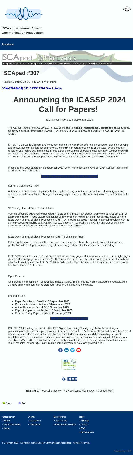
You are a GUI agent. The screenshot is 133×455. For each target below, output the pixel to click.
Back (9, 403)
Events (50, 64)
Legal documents (12, 424)
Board (7, 420)
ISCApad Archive (10, 64)
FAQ (83, 428)
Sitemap (85, 420)
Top (24, 403)
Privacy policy (87, 432)
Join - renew (61, 420)
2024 (24, 64)
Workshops (35, 424)
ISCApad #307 (37, 64)
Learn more (47, 342)
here (36, 170)
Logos (7, 428)
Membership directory (65, 424)
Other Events (64, 64)
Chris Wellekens (46, 81)
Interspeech (35, 420)
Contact (84, 424)
